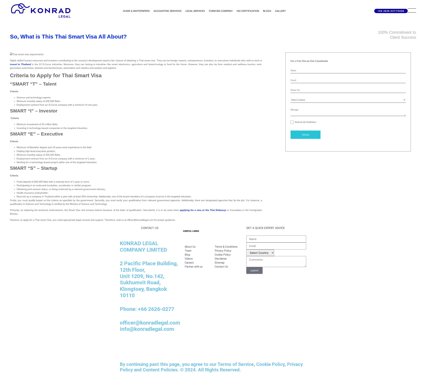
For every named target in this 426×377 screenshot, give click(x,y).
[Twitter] (160, 342)
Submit (305, 134)
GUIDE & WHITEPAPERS (136, 11)
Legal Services (195, 11)
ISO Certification (248, 11)
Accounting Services (167, 11)
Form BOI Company (221, 11)
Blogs (267, 11)
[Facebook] (133, 342)
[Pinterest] (170, 342)
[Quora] (124, 352)
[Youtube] (151, 342)
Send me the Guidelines (305, 122)
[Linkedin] (124, 342)
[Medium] (142, 342)
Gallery (280, 11)
